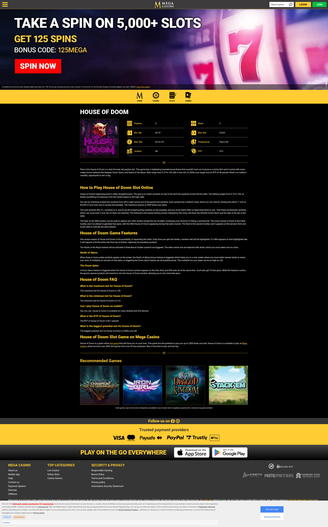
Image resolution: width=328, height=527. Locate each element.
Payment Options (17, 486)
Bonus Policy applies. (143, 87)
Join (319, 4)
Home (139, 101)
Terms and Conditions (102, 478)
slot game (114, 343)
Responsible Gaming (101, 470)
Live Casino (53, 470)
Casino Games (54, 478)
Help (10, 478)
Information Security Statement (107, 486)
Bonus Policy (97, 474)
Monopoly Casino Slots (298, 500)
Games (188, 101)
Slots (172, 101)
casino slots (208, 500)
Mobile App (14, 474)
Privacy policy (98, 482)
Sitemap (12, 490)
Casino (156, 101)
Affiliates (12, 494)
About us (12, 470)
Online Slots (53, 474)
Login (303, 4)
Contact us (13, 482)
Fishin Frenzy (313, 500)
